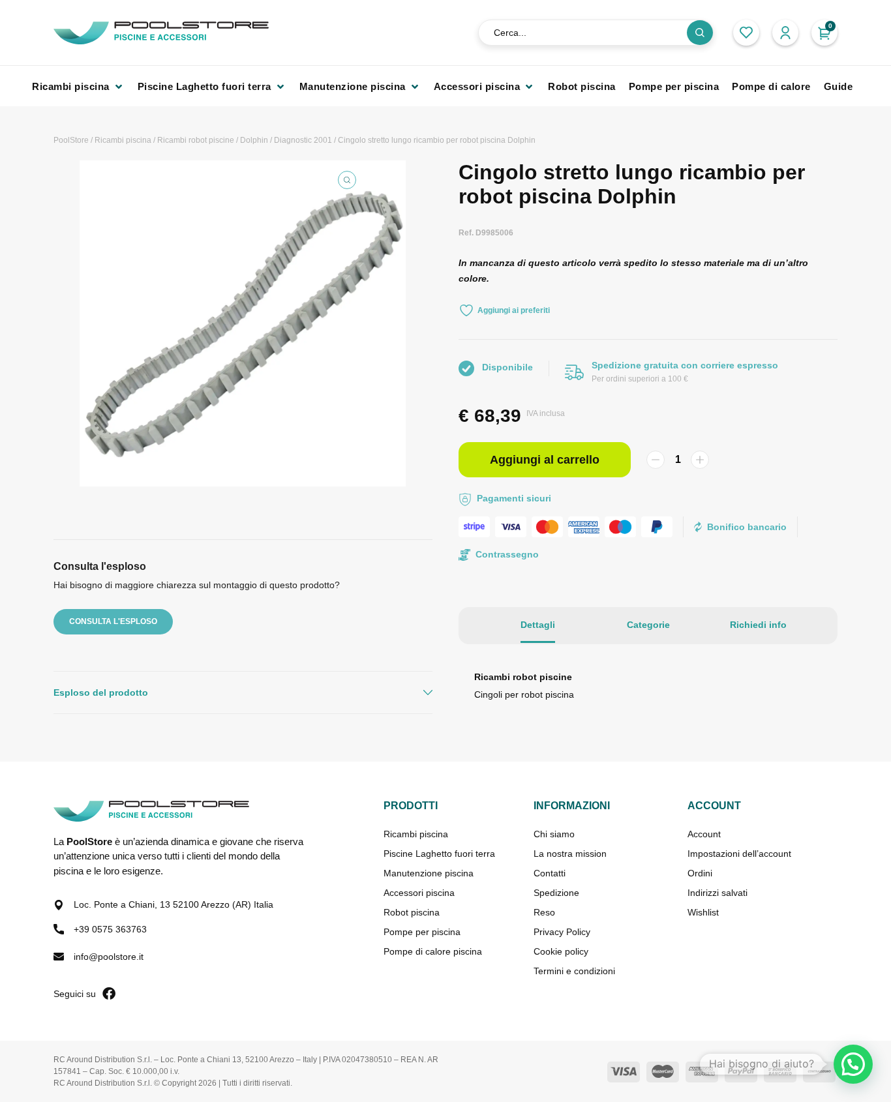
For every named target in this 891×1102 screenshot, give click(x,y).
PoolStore (71, 140)
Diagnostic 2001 (303, 140)
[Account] (785, 32)
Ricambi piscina (123, 140)
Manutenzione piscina (429, 873)
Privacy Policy (562, 932)
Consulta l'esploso (113, 621)
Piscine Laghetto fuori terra (439, 853)
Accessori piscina (419, 892)
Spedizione (556, 892)
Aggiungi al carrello (544, 459)
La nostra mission (570, 853)
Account (704, 834)
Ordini (699, 873)
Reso (544, 912)
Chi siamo (554, 834)
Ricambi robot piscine (195, 140)
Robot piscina (412, 912)
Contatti (550, 873)
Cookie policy (561, 951)
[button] (78, 86)
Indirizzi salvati (717, 892)
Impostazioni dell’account (739, 853)
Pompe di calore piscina (433, 951)
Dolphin (254, 140)
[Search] (700, 32)
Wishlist (703, 912)
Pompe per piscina (422, 932)
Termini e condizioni (574, 971)
